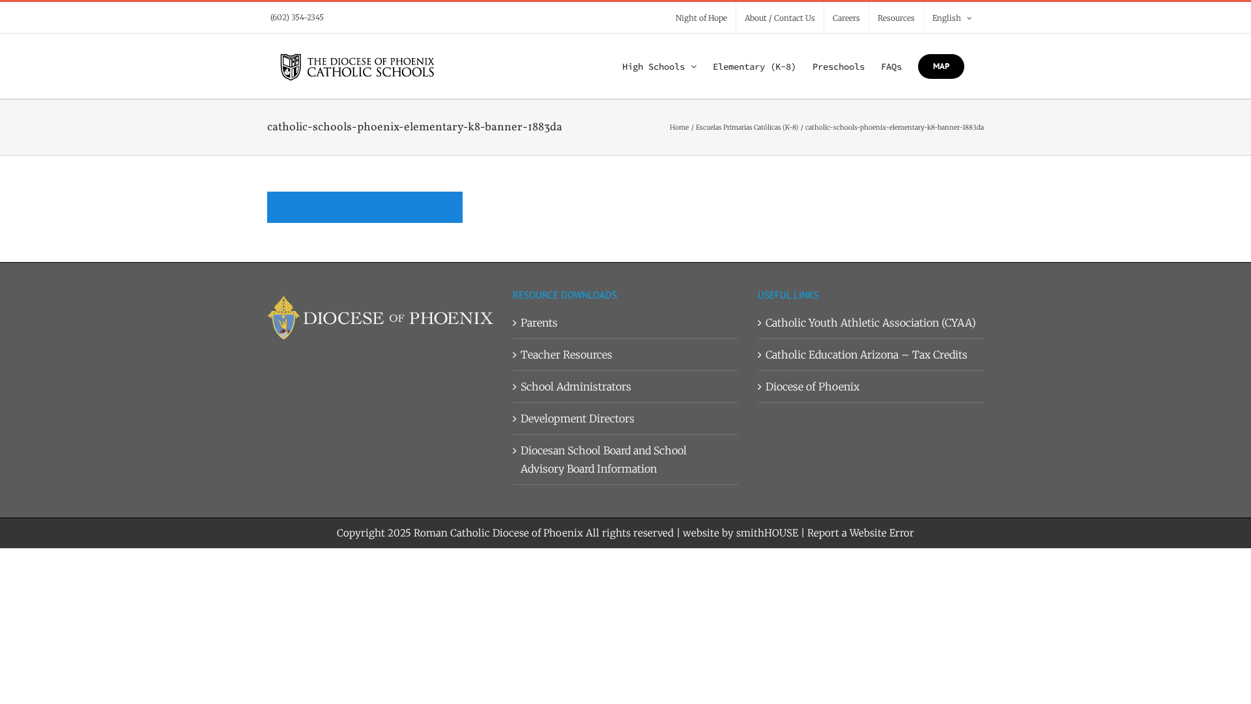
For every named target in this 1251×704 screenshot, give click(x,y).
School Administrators (576, 386)
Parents (539, 322)
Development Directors (578, 418)
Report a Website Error (860, 533)
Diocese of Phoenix (812, 386)
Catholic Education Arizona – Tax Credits (867, 354)
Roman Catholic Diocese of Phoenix (498, 533)
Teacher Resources (566, 354)
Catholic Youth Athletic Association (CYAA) (871, 322)
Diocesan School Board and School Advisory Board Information (604, 459)
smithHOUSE (767, 533)
